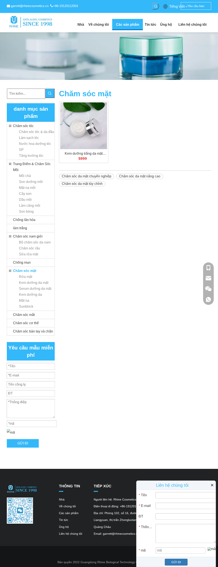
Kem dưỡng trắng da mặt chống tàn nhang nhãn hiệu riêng (83, 154)
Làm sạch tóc (29, 138)
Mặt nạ (24, 300)
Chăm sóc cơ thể (26, 323)
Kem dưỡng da (30, 294)
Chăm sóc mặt (24, 271)
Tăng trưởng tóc (31, 155)
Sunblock (26, 306)
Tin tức (63, 520)
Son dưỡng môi (31, 182)
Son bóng (26, 211)
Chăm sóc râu (29, 248)
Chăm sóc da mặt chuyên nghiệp (86, 176)
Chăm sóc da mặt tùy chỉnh (82, 183)
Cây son (25, 193)
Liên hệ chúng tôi (70, 533)
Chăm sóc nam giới (28, 236)
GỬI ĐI (22, 443)
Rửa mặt (25, 277)
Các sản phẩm (69, 513)
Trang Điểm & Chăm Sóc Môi (32, 167)
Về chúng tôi (67, 506)
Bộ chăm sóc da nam (35, 242)
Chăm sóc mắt (24, 315)
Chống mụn (22, 262)
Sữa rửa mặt (28, 254)
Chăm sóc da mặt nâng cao (139, 176)
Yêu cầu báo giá (195, 7)
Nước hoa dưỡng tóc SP (35, 146)
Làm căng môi (29, 205)
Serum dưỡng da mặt (35, 288)
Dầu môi (25, 199)
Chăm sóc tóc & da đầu (36, 132)
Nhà (62, 499)
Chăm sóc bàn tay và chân (33, 331)
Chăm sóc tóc (23, 126)
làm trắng (20, 228)
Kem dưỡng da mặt (33, 282)
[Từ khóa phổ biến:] (155, 6)
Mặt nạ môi (27, 187)
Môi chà (25, 176)
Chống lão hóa (24, 220)
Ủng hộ (64, 527)
